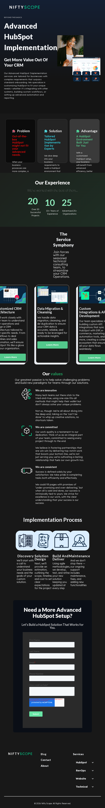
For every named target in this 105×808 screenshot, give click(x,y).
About (45, 765)
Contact (46, 759)
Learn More (52, 345)
